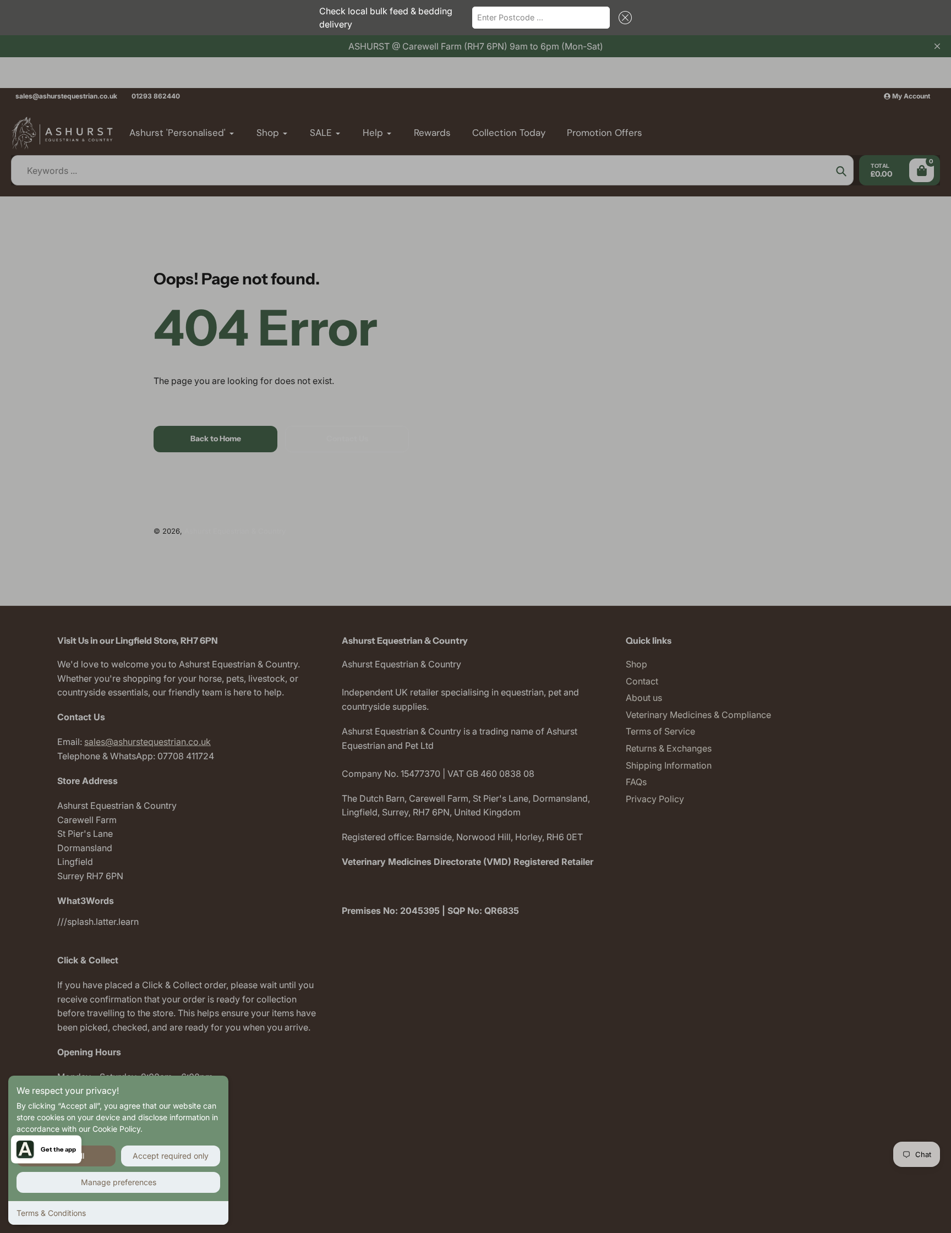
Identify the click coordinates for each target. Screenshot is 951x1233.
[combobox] (541, 18)
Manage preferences (118, 1182)
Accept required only (171, 1155)
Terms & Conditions (51, 1213)
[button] (623, 18)
